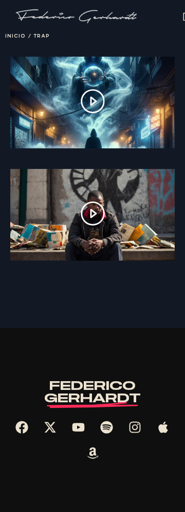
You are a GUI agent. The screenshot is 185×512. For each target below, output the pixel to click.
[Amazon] (92, 453)
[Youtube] (78, 427)
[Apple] (163, 427)
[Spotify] (107, 427)
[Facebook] (22, 427)
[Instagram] (135, 427)
